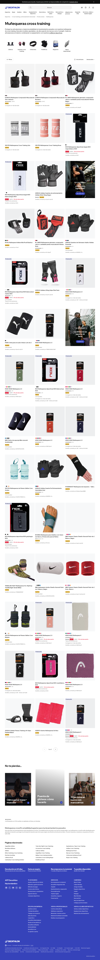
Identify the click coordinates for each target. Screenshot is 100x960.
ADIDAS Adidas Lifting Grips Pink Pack (47, 290)
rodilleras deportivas (55, 33)
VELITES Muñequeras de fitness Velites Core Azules (19, 489)
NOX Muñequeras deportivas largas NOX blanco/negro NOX (17, 195)
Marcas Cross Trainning (72, 853)
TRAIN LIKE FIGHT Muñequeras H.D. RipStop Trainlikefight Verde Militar (18, 586)
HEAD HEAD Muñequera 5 (73, 635)
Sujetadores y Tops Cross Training (75, 846)
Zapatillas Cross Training (43, 853)
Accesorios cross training (43, 848)
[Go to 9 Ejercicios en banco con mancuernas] (92, 803)
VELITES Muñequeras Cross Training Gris (17, 145)
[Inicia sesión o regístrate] (89, 7)
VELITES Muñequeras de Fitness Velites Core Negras (19, 636)
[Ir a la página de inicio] (12, 7)
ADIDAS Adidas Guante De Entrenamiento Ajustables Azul (48, 489)
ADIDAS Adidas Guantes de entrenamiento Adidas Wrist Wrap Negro (48, 194)
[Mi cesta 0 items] (93, 7)
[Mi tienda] (82, 7)
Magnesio (55, 49)
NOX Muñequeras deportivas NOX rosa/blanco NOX (49, 684)
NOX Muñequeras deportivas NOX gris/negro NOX (19, 537)
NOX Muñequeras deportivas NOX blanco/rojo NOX (49, 390)
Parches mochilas (10, 855)
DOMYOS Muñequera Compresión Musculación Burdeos (50, 98)
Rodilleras (44, 49)
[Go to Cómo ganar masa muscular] (28, 803)
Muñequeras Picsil (71, 850)
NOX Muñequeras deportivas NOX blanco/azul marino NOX (19, 292)
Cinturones (33, 49)
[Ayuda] (86, 7)
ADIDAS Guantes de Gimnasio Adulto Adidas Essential (79, 243)
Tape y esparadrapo (67, 50)
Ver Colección (80, 193)
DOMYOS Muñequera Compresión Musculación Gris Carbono (20, 98)
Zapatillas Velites (10, 846)
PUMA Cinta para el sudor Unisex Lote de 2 (18, 342)
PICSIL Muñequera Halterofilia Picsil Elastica (18, 242)
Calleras (10, 49)
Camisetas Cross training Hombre (14, 859)
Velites (7, 850)
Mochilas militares (10, 848)
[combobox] (91, 59)
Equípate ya (80, 341)
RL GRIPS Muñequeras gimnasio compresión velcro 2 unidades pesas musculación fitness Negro (79, 99)
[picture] (20, 79)
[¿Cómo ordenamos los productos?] (75, 59)
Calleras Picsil (9, 857)
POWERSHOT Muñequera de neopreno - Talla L (79, 487)
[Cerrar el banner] (93, 2)
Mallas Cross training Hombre (44, 855)
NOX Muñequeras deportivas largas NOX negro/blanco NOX (78, 148)
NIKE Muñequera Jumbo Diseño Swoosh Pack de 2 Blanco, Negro (49, 588)
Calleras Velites (40, 850)
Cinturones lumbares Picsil (73, 855)
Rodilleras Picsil (40, 859)
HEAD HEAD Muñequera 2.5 (73, 292)
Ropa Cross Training (72, 857)
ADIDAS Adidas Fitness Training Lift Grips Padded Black (18, 731)
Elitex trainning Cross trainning (13, 853)
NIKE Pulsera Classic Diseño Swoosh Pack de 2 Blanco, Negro (80, 537)
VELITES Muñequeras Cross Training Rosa (48, 145)
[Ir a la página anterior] (44, 749)
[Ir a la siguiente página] (55, 749)
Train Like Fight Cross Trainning (44, 846)
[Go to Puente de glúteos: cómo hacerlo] (61, 802)
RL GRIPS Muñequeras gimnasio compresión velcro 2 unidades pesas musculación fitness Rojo (49, 244)
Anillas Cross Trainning (72, 848)
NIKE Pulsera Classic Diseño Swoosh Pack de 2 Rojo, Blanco (80, 588)
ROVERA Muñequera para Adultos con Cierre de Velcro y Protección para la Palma (49, 536)
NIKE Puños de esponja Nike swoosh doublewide (16, 441)
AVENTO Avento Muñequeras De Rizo (46, 730)
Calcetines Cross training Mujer (44, 857)
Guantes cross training (22, 50)
